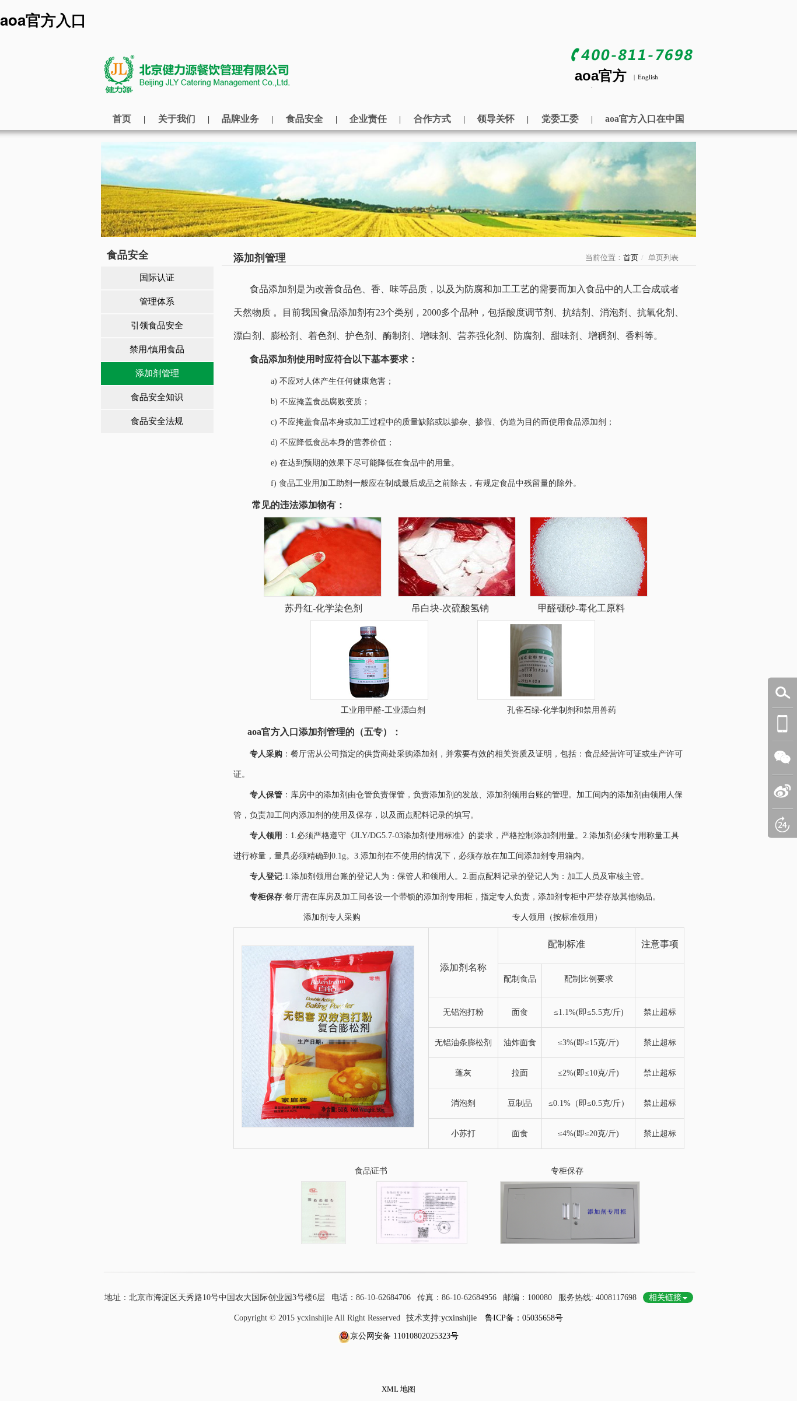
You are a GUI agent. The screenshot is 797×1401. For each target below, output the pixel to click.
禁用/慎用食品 (157, 349)
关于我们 (176, 119)
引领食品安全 (157, 325)
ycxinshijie (459, 1318)
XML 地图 (398, 1389)
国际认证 (156, 277)
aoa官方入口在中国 (644, 119)
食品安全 (304, 119)
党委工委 (560, 119)
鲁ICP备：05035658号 (523, 1318)
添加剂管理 (157, 373)
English (648, 76)
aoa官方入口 (43, 19)
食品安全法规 (157, 421)
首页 (122, 119)
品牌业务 (240, 119)
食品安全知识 (157, 397)
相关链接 (665, 1297)
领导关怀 (496, 119)
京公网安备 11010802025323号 (404, 1336)
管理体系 (156, 301)
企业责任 (368, 119)
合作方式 (432, 119)
